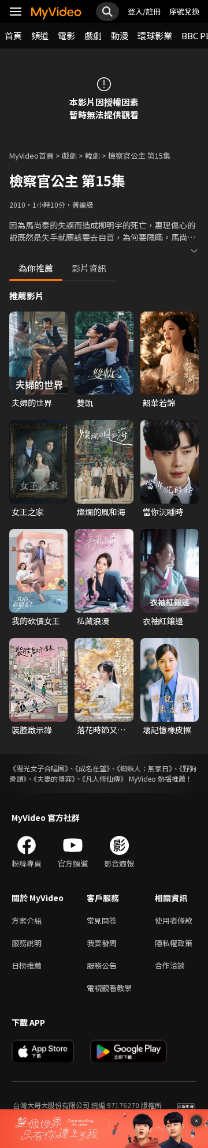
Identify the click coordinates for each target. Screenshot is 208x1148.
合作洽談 (170, 965)
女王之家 (28, 511)
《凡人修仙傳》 (104, 778)
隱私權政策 (173, 942)
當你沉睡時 (163, 511)
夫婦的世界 (32, 402)
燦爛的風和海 (101, 511)
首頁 (13, 35)
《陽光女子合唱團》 (38, 768)
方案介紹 (27, 920)
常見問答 (102, 920)
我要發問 (102, 942)
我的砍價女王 (36, 620)
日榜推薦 (27, 965)
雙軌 (85, 402)
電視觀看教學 (109, 987)
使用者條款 (173, 920)
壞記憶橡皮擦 (167, 730)
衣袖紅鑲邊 (163, 620)
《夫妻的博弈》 (54, 778)
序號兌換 (184, 11)
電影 (66, 35)
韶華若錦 (159, 402)
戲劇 (93, 35)
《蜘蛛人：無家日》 (144, 768)
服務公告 (102, 965)
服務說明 (27, 942)
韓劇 (92, 155)
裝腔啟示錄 (32, 730)
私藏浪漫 (93, 620)
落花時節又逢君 (101, 730)
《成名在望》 (92, 768)
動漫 (119, 35)
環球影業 (155, 35)
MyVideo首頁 (31, 155)
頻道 (40, 35)
